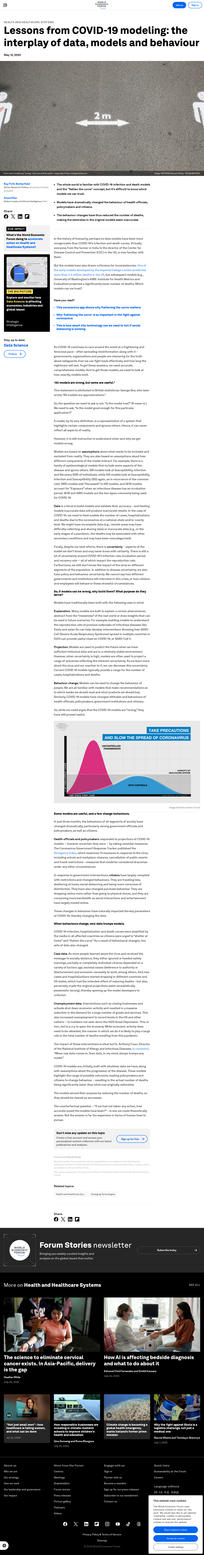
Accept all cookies (176, 1538)
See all (194, 1284)
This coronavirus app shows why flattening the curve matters (98, 307)
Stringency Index (65, 853)
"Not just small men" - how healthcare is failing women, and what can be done (25, 1428)
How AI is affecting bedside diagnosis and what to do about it (149, 1360)
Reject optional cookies (175, 1529)
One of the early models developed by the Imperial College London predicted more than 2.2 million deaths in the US (100, 270)
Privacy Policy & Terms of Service (102, 1534)
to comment (140, 1048)
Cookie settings (175, 1547)
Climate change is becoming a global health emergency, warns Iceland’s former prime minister (126, 1430)
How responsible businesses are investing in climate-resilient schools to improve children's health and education (76, 1430)
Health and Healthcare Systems (29, 22)
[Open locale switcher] (4, 1545)
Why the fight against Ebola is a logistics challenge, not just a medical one (175, 1428)
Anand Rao (10, 197)
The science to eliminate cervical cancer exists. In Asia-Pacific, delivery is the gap (49, 1363)
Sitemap (102, 1540)
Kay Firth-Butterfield (17, 183)
